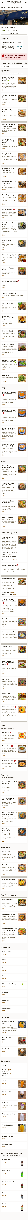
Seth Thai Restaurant (14, 1)
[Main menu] (2, 2)
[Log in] (25, 2)
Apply (19, 43)
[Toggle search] (25, 66)
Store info (15, 33)
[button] (14, 83)
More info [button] (19, 47)
